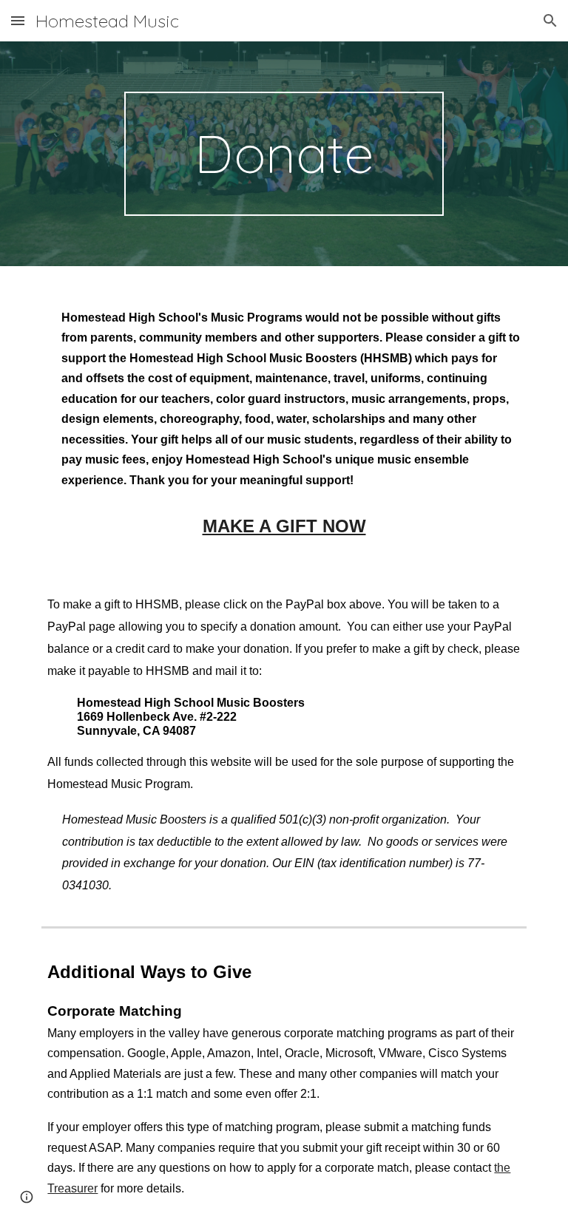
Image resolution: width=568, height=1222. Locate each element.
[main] (283, 154)
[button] (18, 20)
